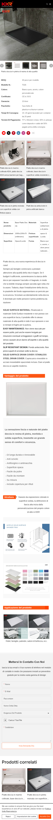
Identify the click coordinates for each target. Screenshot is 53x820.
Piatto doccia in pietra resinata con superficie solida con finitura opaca (12, 209)
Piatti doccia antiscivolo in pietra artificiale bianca (36, 207)
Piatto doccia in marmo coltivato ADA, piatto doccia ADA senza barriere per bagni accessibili (12, 172)
